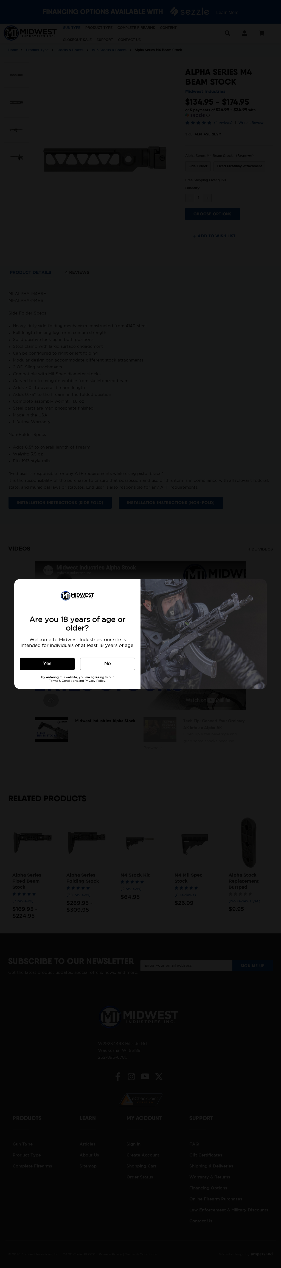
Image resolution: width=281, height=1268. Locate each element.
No (107, 664)
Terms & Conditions (63, 681)
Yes (47, 664)
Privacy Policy (95, 681)
